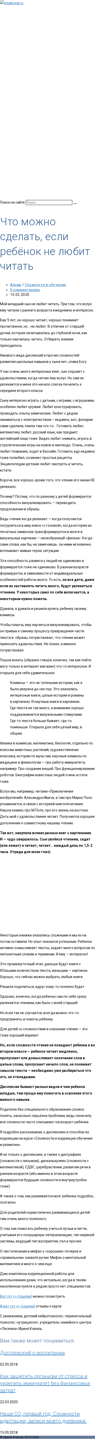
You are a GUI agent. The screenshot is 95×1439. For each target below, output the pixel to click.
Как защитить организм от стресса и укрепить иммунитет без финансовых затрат (45, 1383)
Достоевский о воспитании (32, 1353)
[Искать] (75, 203)
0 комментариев (25, 290)
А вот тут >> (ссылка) (17, 1306)
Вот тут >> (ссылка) (16, 1296)
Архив (15, 285)
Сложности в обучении (45, 285)
